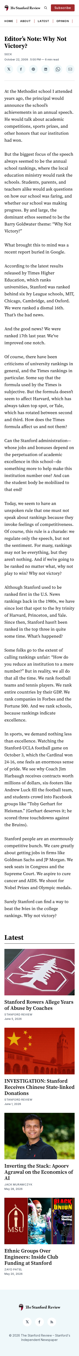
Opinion (62, 21)
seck (8, 54)
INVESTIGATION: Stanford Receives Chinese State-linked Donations (39, 1087)
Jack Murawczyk (18, 1184)
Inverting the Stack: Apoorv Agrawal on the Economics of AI (38, 1172)
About (25, 21)
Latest (43, 21)
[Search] (45, 8)
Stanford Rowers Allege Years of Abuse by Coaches (39, 1005)
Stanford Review (18, 1014)
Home (8, 21)
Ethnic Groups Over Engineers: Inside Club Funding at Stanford (31, 1257)
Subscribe (62, 8)
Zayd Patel (13, 1269)
